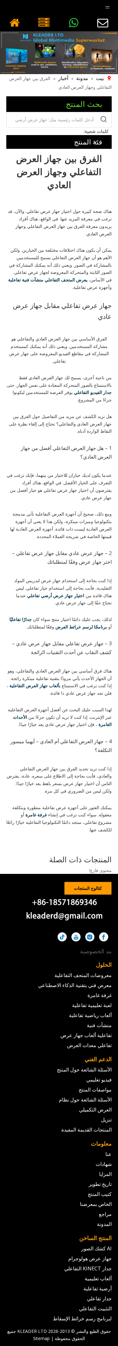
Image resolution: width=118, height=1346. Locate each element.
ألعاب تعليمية (98, 1278)
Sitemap (41, 1338)
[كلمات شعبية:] (103, 119)
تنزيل (106, 1119)
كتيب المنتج (100, 1194)
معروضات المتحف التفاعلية (83, 975)
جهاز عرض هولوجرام (90, 1258)
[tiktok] (62, 936)
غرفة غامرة (99, 995)
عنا (108, 1154)
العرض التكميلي (95, 1109)
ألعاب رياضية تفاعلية (90, 1015)
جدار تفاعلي (99, 1298)
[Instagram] (89, 936)
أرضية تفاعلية (97, 1288)
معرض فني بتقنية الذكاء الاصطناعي (75, 985)
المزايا (105, 1174)
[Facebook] (103, 936)
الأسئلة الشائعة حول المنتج (84, 1069)
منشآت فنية (99, 1025)
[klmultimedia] (59, 52)
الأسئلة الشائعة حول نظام (85, 1099)
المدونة (104, 1224)
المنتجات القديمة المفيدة (86, 1129)
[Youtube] (76, 936)
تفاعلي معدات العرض (89, 1045)
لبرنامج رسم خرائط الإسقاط (82, 1318)
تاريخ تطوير (100, 1184)
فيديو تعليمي (99, 1079)
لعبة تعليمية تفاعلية (92, 1005)
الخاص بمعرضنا (96, 1204)
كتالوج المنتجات (88, 888)
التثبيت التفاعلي (95, 1308)
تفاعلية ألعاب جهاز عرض (86, 1035)
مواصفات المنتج (95, 1089)
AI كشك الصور (96, 1248)
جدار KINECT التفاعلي (88, 1268)
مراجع (105, 1214)
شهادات (104, 1164)
